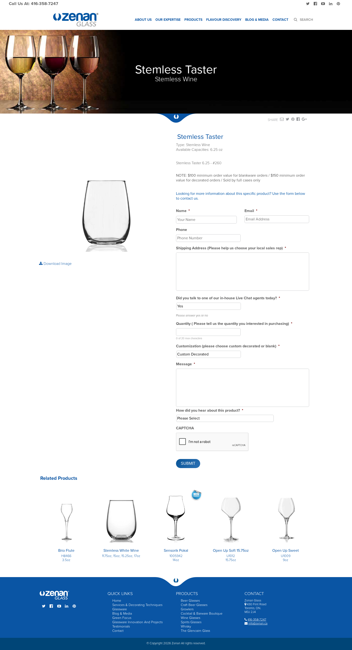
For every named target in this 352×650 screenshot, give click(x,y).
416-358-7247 (257, 620)
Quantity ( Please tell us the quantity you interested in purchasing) (234, 323)
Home (116, 601)
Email (250, 210)
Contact (280, 20)
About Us (143, 20)
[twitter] (287, 120)
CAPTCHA (185, 428)
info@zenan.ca (257, 623)
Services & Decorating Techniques (137, 605)
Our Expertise (168, 20)
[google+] (304, 120)
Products (193, 20)
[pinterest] (293, 120)
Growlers (187, 609)
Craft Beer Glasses (194, 605)
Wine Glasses (190, 618)
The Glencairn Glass (195, 631)
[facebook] (298, 120)
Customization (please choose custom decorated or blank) (228, 346)
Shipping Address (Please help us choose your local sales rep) (231, 248)
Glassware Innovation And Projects (137, 622)
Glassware (119, 609)
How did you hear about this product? (209, 410)
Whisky (186, 626)
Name (183, 210)
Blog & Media (257, 20)
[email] (282, 120)
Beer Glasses (190, 601)
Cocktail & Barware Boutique (201, 614)
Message (185, 364)
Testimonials (121, 626)
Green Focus (121, 618)
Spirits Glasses (191, 622)
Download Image (57, 263)
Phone (181, 229)
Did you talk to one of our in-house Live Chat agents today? (228, 298)
